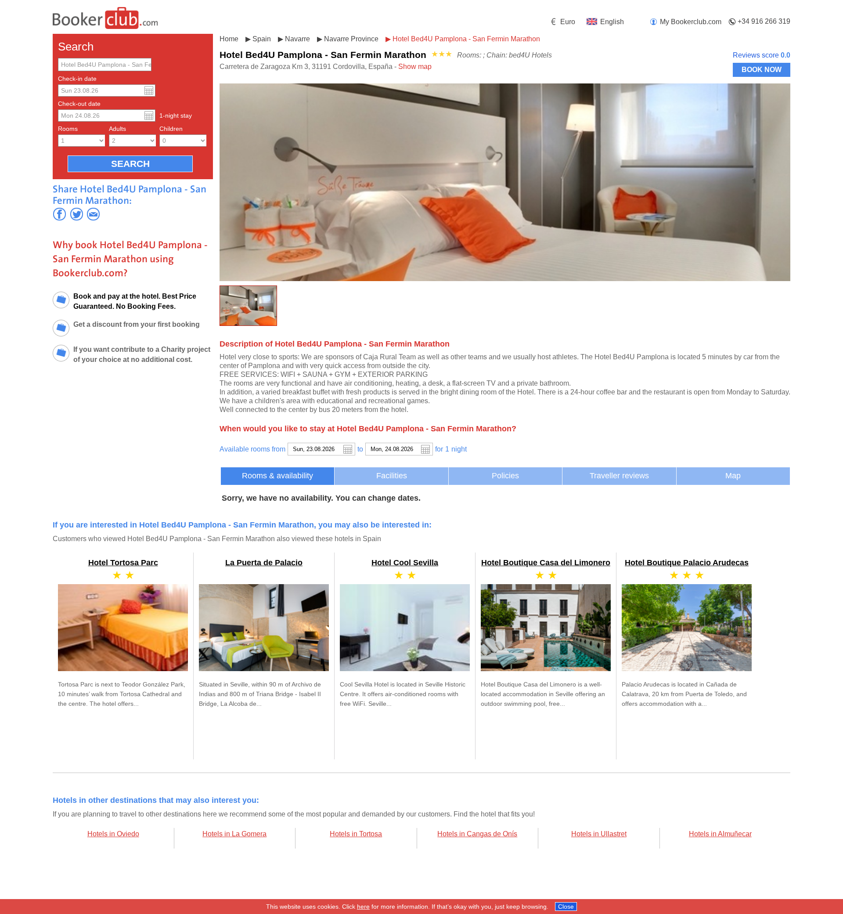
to (360, 449)
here (363, 906)
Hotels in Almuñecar (720, 834)
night (459, 449)
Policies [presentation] (505, 475)
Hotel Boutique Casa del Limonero (545, 562)
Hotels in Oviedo (113, 834)
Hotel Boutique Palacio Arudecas (687, 562)
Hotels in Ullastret (599, 834)
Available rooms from (252, 449)
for (439, 449)
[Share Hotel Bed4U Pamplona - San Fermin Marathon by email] (93, 214)
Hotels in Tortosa (356, 834)
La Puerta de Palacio (264, 562)
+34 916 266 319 (764, 21)
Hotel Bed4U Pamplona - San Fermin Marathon (466, 39)
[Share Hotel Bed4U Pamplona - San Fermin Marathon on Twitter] (76, 214)
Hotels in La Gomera (234, 834)
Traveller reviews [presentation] (619, 475)
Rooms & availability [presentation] (277, 475)
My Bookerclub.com (690, 21)
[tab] (277, 476)
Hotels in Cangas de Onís (477, 834)
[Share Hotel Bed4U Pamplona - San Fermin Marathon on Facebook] (60, 214)
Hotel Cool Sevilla (404, 562)
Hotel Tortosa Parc (123, 562)
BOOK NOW (762, 69)
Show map (415, 66)
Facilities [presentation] (391, 475)
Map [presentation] (733, 475)
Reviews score (761, 55)
